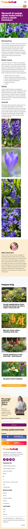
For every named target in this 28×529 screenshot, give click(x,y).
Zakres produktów (7, 471)
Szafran (5, 500)
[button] (25, 2)
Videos (4, 473)
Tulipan (5, 493)
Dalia (4, 509)
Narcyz (4, 495)
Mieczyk (5, 514)
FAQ (4, 484)
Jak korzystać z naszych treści (10, 482)
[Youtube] (13, 459)
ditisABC (23, 525)
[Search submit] (25, 6)
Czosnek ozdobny (7, 498)
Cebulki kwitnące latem (9, 468)
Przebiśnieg (6, 503)
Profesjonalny (6, 487)
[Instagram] (10, 459)
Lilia (4, 511)
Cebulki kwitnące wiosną (9, 466)
